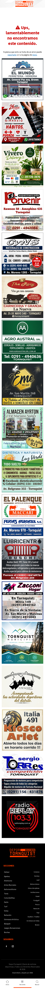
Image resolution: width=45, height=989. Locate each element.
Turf (5, 906)
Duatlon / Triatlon (33, 917)
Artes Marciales (10, 885)
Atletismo (8, 880)
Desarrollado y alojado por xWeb (22, 973)
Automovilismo (10, 889)
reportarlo (12, 54)
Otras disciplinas (33, 888)
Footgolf (36, 900)
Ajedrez (7, 876)
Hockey (36, 876)
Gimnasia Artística (11, 919)
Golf (38, 880)
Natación (7, 915)
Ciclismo (36, 872)
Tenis (6, 893)
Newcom (36, 909)
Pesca (37, 904)
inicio (34, 54)
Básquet (7, 924)
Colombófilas (9, 898)
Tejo (37, 913)
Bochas (7, 932)
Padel (37, 896)
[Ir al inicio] (24, 4)
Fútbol (6, 872)
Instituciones (35, 892)
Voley (6, 911)
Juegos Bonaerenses (12, 928)
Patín (6, 902)
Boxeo (37, 925)
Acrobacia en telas (33, 921)
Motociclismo (34, 884)
